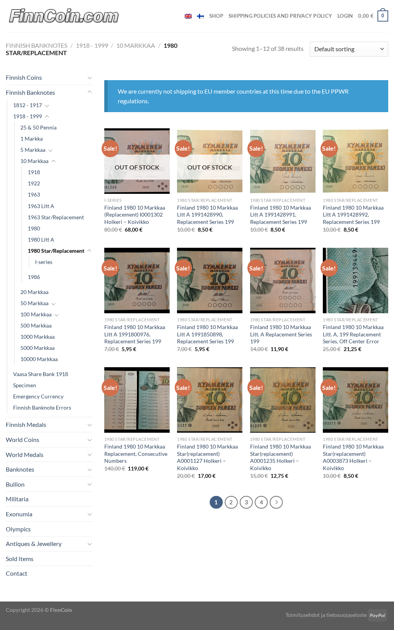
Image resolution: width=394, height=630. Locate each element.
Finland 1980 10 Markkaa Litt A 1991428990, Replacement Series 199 (207, 214)
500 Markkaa (36, 325)
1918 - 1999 (92, 45)
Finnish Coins (24, 77)
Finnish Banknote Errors (42, 407)
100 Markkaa (36, 314)
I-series (43, 262)
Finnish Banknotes (36, 45)
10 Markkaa (135, 45)
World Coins (22, 439)
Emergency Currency (38, 396)
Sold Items (19, 558)
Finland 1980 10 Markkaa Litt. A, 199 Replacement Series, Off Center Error (353, 334)
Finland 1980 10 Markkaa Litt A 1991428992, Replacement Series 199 (353, 214)
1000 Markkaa (37, 336)
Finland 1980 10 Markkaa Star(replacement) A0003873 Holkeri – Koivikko (353, 457)
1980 (34, 228)
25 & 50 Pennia (38, 127)
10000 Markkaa (39, 359)
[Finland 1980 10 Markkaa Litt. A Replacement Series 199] (283, 280)
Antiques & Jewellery (34, 543)
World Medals (24, 454)
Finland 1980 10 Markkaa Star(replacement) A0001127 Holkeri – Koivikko (207, 457)
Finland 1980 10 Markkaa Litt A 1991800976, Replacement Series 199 (134, 334)
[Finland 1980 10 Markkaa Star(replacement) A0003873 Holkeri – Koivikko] (355, 400)
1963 (34, 194)
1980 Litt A (41, 239)
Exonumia (19, 513)
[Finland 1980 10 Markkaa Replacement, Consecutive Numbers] (137, 400)
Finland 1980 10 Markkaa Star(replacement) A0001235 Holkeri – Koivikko (280, 457)
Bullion (15, 484)
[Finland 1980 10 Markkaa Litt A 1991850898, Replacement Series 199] (209, 280)
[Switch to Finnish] (200, 16)
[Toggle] (90, 77)
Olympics (18, 529)
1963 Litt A (41, 206)
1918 (34, 172)
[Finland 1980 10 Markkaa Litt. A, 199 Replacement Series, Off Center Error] (355, 280)
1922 (34, 183)
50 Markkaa (34, 303)
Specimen (24, 385)
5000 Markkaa (37, 347)
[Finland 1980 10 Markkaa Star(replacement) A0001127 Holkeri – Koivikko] (209, 400)
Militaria (17, 498)
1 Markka (31, 138)
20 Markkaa (34, 292)
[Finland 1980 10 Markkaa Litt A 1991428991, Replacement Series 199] (283, 161)
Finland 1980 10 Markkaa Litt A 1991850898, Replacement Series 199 (207, 334)
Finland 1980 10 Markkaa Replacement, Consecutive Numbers (135, 453)
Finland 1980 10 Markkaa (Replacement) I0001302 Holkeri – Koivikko (134, 214)
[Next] (276, 502)
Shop (216, 16)
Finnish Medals (26, 424)
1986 (34, 277)
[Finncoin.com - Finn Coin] (64, 16)
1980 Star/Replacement (56, 250)
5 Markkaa (32, 149)
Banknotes (20, 469)
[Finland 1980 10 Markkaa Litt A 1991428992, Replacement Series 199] (355, 161)
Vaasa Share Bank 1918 (40, 374)
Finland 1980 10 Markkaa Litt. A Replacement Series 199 (281, 334)
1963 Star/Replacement (56, 217)
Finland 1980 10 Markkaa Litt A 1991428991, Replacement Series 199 (280, 214)
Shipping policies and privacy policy (280, 16)
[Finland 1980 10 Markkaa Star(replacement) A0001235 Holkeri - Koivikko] (283, 400)
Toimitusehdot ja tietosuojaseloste (326, 615)
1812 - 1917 (27, 105)
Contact (16, 573)
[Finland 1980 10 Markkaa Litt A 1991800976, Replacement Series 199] (137, 280)
